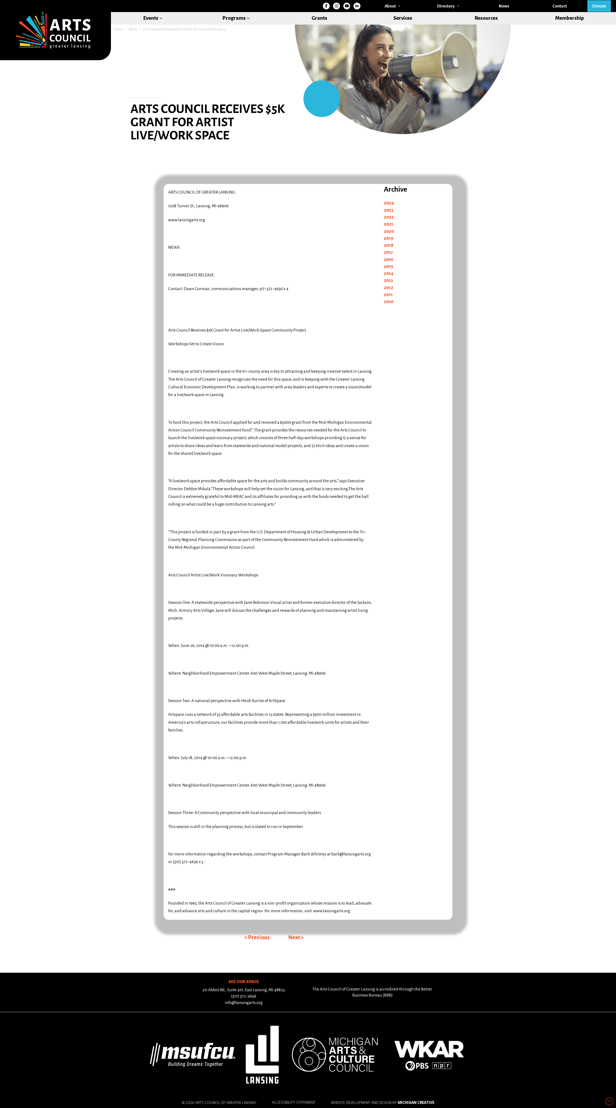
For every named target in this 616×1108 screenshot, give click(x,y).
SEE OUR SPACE (243, 981)
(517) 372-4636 (243, 996)
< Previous (257, 937)
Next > (296, 937)
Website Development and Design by (382, 1102)
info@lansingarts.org (244, 1002)
